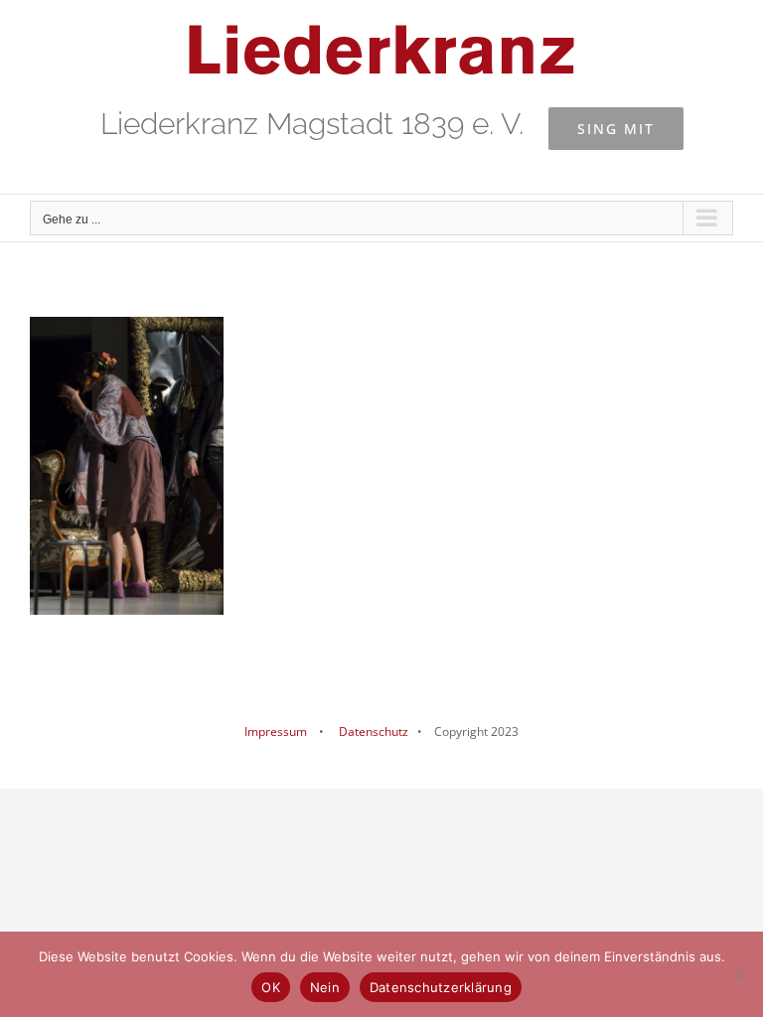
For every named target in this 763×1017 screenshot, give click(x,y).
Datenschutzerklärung (441, 987)
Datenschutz (372, 731)
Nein (325, 987)
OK (270, 987)
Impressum (275, 731)
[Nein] (738, 974)
